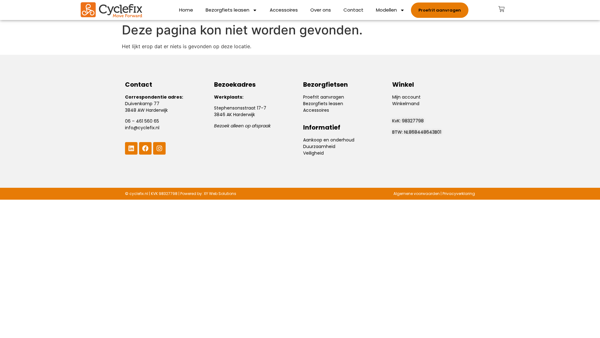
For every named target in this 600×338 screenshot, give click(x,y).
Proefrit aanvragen (323, 97)
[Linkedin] (131, 148)
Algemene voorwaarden (416, 193)
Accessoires (284, 10)
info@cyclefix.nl (142, 128)
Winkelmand (405, 103)
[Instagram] (159, 148)
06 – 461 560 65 (142, 121)
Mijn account (406, 97)
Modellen (386, 10)
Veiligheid (313, 153)
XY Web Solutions (220, 193)
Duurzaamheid (319, 146)
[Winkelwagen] (501, 9)
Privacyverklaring (458, 193)
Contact (353, 10)
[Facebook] (145, 148)
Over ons (320, 10)
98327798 (413, 121)
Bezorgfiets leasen (227, 10)
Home (186, 10)
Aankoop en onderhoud (328, 140)
